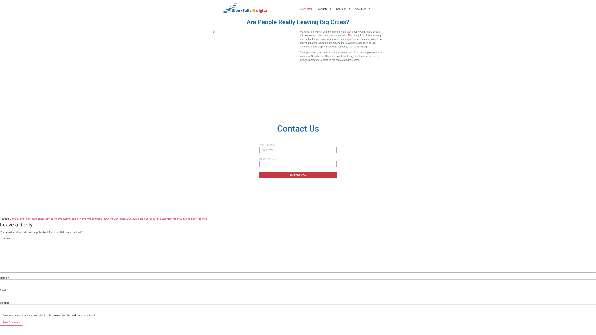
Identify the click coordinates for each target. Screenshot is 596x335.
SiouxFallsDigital (151, 218)
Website (4, 303)
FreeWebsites (51, 218)
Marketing (65, 218)
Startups (166, 218)
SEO (127, 218)
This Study (353, 35)
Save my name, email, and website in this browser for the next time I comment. (49, 315)
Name (4, 278)
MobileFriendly (79, 218)
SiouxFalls (136, 218)
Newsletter (305, 8)
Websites (201, 218)
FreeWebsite (36, 218)
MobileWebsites (97, 218)
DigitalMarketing (19, 218)
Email (4, 290)
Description (267, 159)
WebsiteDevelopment (183, 218)
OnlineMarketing (115, 218)
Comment (5, 238)
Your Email (267, 145)
